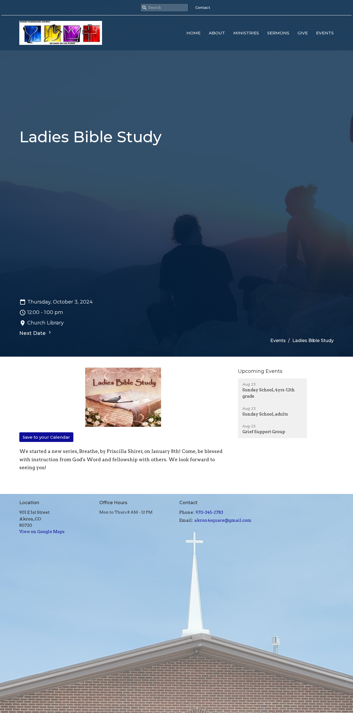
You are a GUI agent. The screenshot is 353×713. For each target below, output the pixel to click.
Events (325, 32)
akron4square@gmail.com (223, 520)
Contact (202, 7)
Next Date (33, 333)
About (217, 32)
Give (303, 32)
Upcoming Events (260, 371)
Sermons (278, 32)
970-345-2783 (209, 512)
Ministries (246, 32)
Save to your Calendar (46, 437)
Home (193, 32)
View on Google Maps (42, 531)
